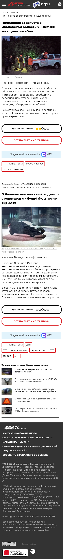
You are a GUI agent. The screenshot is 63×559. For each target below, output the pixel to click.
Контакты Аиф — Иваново (19, 433)
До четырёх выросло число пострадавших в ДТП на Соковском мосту (36, 409)
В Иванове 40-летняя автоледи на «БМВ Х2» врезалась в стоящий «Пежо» (36, 380)
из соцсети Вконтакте (14, 77)
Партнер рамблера (29, 544)
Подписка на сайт (14, 450)
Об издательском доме (18, 437)
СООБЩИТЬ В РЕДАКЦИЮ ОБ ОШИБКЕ (25, 455)
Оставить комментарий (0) (31, 140)
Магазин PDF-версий (15, 442)
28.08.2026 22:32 (10, 184)
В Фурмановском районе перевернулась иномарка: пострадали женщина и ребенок (35, 390)
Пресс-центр (44, 437)
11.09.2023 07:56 (10, 12)
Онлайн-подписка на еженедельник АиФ (29, 446)
